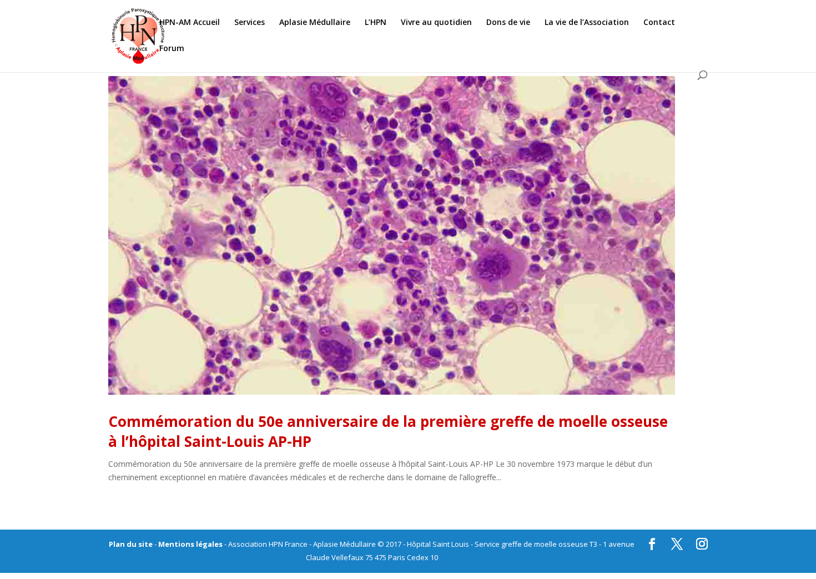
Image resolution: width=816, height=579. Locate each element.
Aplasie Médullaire (314, 22)
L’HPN (375, 22)
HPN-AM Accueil (189, 22)
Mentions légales (190, 544)
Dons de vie (508, 22)
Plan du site (131, 544)
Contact (659, 22)
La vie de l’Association (587, 22)
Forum (171, 48)
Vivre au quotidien (436, 22)
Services (249, 22)
